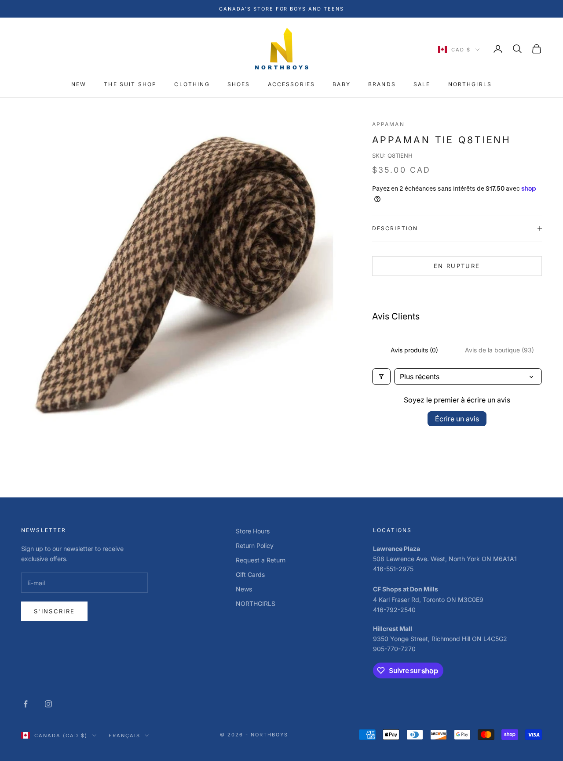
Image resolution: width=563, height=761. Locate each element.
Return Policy (255, 545)
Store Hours (253, 531)
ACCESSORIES (291, 84)
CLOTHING (191, 84)
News (244, 589)
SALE (422, 84)
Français (124, 735)
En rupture (457, 265)
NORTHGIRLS (470, 84)
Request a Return (260, 560)
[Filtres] (381, 376)
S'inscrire (54, 611)
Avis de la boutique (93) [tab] (499, 350)
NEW (78, 84)
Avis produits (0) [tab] (414, 350)
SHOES (238, 84)
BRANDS (382, 84)
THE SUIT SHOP (130, 84)
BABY (342, 84)
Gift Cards (250, 574)
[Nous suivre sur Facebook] (25, 703)
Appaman (388, 124)
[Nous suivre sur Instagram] (48, 703)
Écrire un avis (457, 418)
